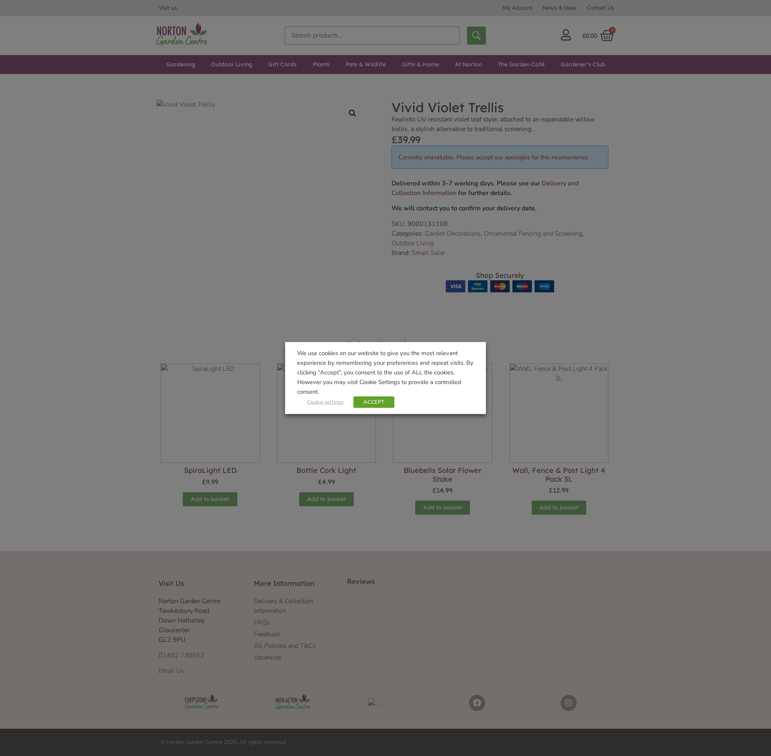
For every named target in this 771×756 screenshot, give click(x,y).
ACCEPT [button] (373, 402)
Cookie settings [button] (325, 402)
